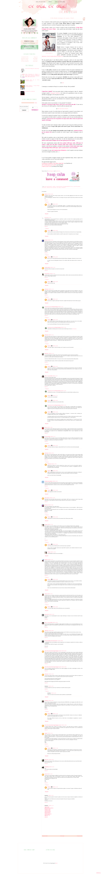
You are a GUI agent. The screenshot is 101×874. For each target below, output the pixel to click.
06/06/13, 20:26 (55, 281)
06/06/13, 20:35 (55, 445)
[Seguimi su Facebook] (21, 34)
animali (54, 186)
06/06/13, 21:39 (63, 327)
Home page (62, 835)
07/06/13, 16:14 (50, 733)
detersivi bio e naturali (51, 187)
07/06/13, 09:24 (63, 666)
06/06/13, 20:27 (55, 299)
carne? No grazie (76, 186)
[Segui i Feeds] (37, 34)
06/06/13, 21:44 (63, 405)
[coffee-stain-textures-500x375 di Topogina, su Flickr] (62, 108)
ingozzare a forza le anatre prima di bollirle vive (52, 56)
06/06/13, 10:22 (50, 240)
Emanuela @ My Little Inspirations (51, 640)
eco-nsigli (59, 187)
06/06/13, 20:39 (55, 516)
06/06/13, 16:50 (50, 504)
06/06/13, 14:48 (49, 427)
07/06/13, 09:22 (63, 650)
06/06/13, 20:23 (55, 230)
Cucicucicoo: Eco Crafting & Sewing (51, 306)
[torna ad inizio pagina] (98, 873)
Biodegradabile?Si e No (68, 186)
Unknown (49, 204)
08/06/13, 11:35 (55, 713)
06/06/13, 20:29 (55, 319)
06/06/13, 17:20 (50, 524)
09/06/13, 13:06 (53, 552)
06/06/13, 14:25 (63, 390)
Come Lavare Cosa (46, 166)
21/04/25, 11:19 (50, 805)
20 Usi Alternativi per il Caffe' (49, 164)
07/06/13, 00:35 (51, 630)
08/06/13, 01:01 (51, 766)
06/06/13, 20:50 (55, 606)
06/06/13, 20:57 (51, 614)
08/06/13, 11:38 (55, 748)
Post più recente (44, 835)
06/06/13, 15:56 (53, 463)
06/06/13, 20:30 (55, 345)
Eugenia (46, 194)
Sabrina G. (46, 353)
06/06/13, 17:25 (49, 593)
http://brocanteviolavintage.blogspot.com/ (53, 650)
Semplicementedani (48, 481)
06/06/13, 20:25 (55, 256)
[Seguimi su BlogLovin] (34, 34)
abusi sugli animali (48, 186)
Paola (46, 427)
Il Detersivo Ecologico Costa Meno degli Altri (53, 163)
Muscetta (46, 759)
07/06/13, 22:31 (53, 693)
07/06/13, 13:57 (50, 686)
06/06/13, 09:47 (55, 204)
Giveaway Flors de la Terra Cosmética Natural (32, 80)
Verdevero (63, 187)
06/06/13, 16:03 (55, 481)
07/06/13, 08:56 (60, 640)
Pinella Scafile (47, 267)
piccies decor (47, 273)
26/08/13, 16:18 (50, 795)
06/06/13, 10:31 (52, 267)
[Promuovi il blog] (29, 44)
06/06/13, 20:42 (55, 544)
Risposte (47, 202)
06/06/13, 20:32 (55, 366)
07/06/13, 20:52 (51, 759)
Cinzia (46, 593)
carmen (46, 240)
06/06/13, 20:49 (55, 579)
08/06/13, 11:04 (49, 773)
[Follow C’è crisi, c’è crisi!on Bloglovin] (34, 110)
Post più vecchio (79, 835)
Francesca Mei (47, 436)
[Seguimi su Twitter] (29, 34)
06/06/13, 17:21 (55, 395)
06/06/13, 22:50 (55, 622)
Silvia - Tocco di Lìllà (48, 375)
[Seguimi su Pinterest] (24, 34)
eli (45, 217)
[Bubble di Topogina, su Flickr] (62, 82)
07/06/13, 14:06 (63, 725)
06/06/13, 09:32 (50, 194)
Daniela (46, 559)
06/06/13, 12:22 (51, 334)
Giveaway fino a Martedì (30, 91)
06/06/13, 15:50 (51, 453)
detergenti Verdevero (55, 93)
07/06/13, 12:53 (51, 674)
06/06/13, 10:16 (48, 217)
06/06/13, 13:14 (51, 353)
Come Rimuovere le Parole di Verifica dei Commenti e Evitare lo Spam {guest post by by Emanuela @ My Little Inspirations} (32, 75)
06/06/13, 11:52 (60, 306)
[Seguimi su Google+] (27, 34)
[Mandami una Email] (32, 34)
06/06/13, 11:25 (51, 289)
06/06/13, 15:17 (52, 436)
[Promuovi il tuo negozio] (29, 49)
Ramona (46, 504)
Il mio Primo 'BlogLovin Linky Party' (32, 68)
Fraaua (46, 524)
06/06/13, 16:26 (52, 497)
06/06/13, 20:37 (55, 470)
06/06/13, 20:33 (55, 400)
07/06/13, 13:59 (50, 700)
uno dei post (74, 328)
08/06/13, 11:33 (55, 786)
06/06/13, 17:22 (50, 559)
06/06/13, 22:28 (55, 411)
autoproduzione (59, 186)
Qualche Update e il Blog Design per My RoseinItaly (32, 86)
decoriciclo (47, 614)
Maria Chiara (47, 497)
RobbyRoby (47, 766)
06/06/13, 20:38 (55, 490)
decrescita (44, 187)
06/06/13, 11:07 (52, 273)
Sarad (46, 773)
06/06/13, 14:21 (55, 375)
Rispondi (46, 199)
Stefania (46, 700)
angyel (46, 733)
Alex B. (56, 863)
